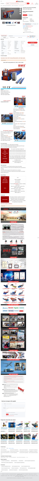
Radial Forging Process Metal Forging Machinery (7, 462)
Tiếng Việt (18, 476)
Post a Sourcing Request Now (10, 415)
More (1, 471)
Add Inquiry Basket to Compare (11, 25)
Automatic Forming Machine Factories (5, 466)
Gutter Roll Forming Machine (13, 452)
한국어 (30, 475)
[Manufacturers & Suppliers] (19, 1)
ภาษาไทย (36, 475)
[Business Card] (37, 39)
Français (14, 475)
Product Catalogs (11, 448)
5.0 (30, 37)
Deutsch (22, 475)
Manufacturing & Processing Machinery (7, 5)
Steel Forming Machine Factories (16, 466)
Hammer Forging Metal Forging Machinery (19, 462)
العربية (28, 475)
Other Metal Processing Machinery (5, 460)
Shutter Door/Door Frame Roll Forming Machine (6, 452)
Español (8, 475)
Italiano (20, 475)
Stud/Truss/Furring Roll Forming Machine (6, 451)
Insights (21, 474)
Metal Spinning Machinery (14, 460)
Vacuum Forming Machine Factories (25, 466)
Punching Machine (21, 460)
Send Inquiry (32, 42)
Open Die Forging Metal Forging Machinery (30, 460)
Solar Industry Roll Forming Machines (24, 452)
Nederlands (25, 475)
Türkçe (15, 476)
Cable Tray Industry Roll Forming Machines (33, 452)
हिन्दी (34, 475)
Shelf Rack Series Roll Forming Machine (14, 451)
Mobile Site (18, 474)
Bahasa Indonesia (22, 476)
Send (7, 414)
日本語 (32, 475)
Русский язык (17, 475)
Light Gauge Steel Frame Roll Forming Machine (24, 451)
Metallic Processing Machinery (15, 5)
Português (11, 475)
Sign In (24, 32)
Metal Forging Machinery (21, 5)
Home (1, 5)
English (6, 475)
